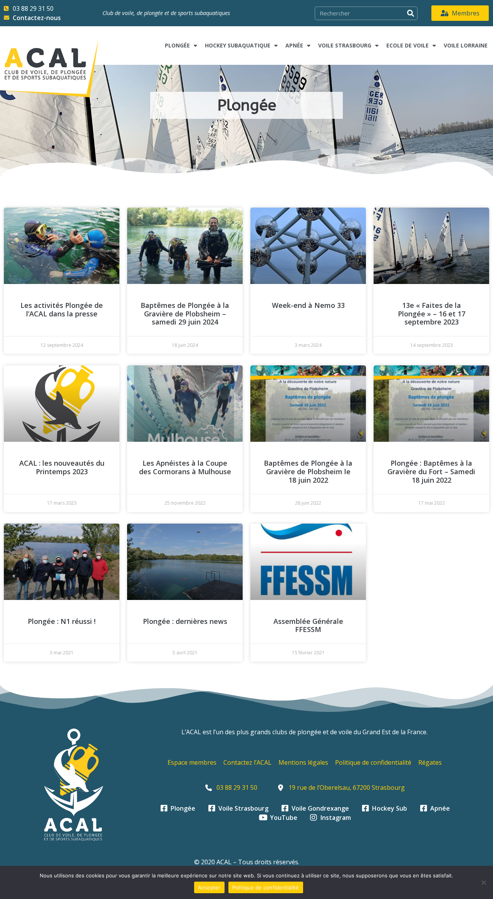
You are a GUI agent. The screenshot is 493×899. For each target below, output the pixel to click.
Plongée (177, 45)
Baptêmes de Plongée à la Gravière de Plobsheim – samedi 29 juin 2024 (185, 313)
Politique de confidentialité (373, 762)
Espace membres (192, 762)
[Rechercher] (410, 13)
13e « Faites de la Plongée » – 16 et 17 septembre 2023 (431, 313)
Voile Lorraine (466, 45)
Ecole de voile (407, 45)
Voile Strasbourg (344, 45)
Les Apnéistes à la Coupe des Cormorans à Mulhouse (185, 467)
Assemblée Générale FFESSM (308, 625)
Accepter (209, 887)
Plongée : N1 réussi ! (62, 621)
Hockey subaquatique (237, 45)
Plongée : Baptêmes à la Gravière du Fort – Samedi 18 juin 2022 (431, 471)
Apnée (294, 45)
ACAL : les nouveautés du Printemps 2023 (61, 467)
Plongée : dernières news (185, 621)
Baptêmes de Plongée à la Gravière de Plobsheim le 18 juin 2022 (308, 471)
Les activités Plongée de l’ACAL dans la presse (61, 309)
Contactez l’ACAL (247, 762)
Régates (430, 762)
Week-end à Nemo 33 (308, 305)
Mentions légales (303, 762)
